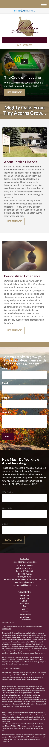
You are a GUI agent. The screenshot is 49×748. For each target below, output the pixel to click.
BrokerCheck (6, 628)
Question (6, 412)
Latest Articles (25, 614)
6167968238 (26, 44)
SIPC (23, 675)
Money (24, 608)
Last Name (7, 507)
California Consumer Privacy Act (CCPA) (29, 659)
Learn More (14, 92)
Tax (24, 606)
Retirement (24, 595)
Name (5, 368)
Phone (5, 397)
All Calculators (24, 619)
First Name (7, 491)
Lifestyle (24, 611)
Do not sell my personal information (17, 664)
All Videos (24, 617)
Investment (24, 598)
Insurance (24, 603)
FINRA (19, 675)
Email (5, 383)
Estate (24, 600)
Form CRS (9, 622)
